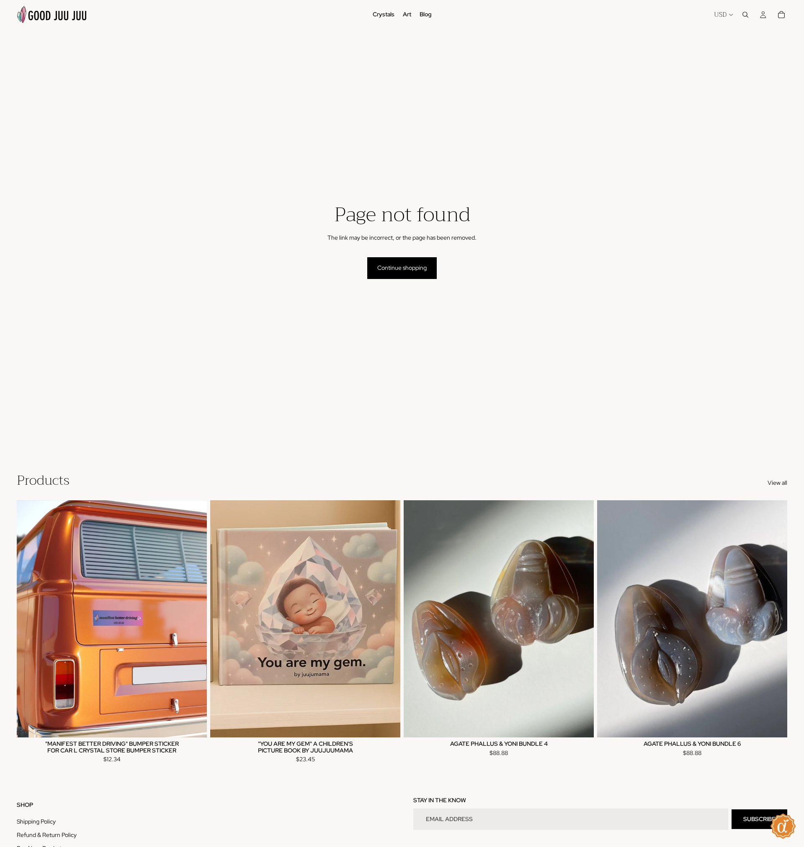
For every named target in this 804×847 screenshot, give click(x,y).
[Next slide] (194, 618)
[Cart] (781, 14)
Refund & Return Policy (47, 835)
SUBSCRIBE (759, 819)
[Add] (193, 724)
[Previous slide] (29, 618)
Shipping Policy (36, 821)
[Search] (745, 14)
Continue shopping (402, 267)
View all (777, 482)
